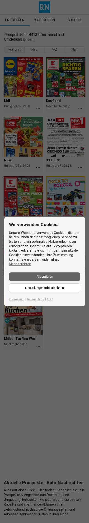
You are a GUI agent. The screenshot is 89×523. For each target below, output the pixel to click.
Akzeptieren (45, 276)
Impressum (16, 299)
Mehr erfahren (20, 264)
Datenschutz (35, 299)
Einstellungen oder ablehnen (44, 288)
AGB (50, 299)
